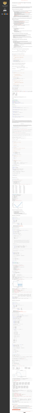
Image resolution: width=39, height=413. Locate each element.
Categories (25, 0)
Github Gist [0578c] (16, 408)
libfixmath (17, 405)
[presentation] (22, 46)
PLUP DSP (14, 407)
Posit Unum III (17, 15)
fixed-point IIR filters (21, 311)
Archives (23, 0)
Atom (27, 0)
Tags (26, 0)
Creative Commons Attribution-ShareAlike (27, 411)
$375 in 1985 (20, 21)
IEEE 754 (27, 12)
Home (21, 0)
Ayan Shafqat (5, 5)
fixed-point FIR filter (21, 225)
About (5, 8)
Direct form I (17, 310)
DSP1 (17, 24)
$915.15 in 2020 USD (23, 21)
